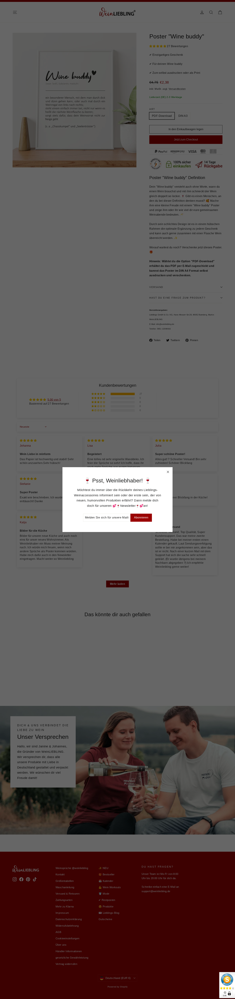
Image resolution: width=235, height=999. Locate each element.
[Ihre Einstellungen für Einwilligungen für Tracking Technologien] (229, 993)
